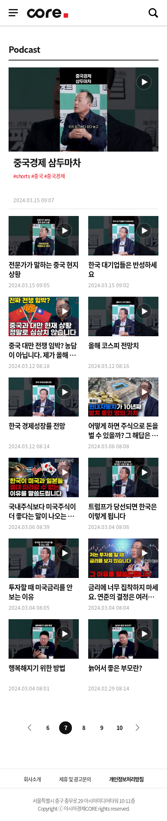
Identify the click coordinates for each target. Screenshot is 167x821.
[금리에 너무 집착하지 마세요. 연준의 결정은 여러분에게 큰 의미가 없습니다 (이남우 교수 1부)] (123, 559)
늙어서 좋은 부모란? (115, 667)
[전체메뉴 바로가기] (13, 13)
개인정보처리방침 (126, 779)
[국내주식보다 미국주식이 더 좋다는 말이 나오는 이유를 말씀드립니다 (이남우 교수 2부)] (44, 478)
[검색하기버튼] (153, 13)
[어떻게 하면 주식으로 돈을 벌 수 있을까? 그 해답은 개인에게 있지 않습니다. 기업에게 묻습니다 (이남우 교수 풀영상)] (123, 398)
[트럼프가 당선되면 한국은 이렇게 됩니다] (123, 478)
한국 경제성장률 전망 (37, 425)
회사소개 (32, 779)
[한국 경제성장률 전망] (44, 398)
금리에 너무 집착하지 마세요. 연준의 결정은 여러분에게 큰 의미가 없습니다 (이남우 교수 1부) (123, 591)
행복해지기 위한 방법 (37, 667)
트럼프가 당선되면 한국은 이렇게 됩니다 (122, 511)
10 (119, 728)
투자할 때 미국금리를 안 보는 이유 (40, 591)
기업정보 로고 (48, 13)
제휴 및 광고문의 (75, 779)
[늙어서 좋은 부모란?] (123, 640)
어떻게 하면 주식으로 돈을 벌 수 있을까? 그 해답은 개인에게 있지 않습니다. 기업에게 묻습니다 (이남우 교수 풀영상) (123, 430)
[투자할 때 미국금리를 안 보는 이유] (44, 559)
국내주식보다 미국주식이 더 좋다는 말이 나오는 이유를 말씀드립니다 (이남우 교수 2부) (42, 511)
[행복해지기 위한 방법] (44, 640)
